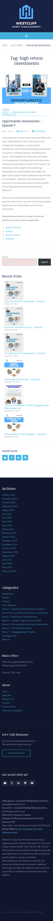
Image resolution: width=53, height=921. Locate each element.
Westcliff (23, 131)
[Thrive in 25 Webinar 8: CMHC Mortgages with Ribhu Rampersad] (13, 394)
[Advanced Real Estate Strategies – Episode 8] (13, 423)
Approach (6, 695)
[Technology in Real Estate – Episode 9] (13, 368)
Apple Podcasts (13, 227)
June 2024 (7, 563)
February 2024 (9, 571)
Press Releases (9, 605)
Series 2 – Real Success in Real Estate (19, 616)
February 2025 (9, 533)
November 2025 (9, 498)
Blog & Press (8, 699)
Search (5, 257)
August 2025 (8, 510)
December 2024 (9, 540)
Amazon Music (13, 234)
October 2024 (9, 548)
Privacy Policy (9, 706)
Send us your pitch (16, 753)
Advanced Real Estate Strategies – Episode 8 (25, 434)
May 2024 (7, 567)
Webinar (6, 639)
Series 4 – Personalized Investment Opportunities (25, 624)
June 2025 (7, 517)
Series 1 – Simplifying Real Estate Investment (23, 609)
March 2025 (8, 529)
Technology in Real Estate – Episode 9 (22, 379)
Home (4, 45)
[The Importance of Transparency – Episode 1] (13, 342)
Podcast (6, 109)
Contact (6, 702)
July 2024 (6, 559)
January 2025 (8, 536)
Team (4, 691)
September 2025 (10, 506)
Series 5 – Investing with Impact (17, 628)
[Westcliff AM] (26, 16)
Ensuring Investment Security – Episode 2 (23, 327)
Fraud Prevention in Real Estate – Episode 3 (25, 301)
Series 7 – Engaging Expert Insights (18, 632)
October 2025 (9, 502)
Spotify (9, 231)
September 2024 (10, 552)
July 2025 (6, 514)
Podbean (10, 238)
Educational (7, 593)
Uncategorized (9, 635)
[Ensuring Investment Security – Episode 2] (13, 316)
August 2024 (8, 556)
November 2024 (9, 544)
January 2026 (8, 495)
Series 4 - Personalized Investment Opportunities (19, 113)
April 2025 (7, 525)
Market (5, 597)
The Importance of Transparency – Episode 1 (25, 353)
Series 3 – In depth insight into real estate (21, 620)
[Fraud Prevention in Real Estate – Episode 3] (13, 290)
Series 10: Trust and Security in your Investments (25, 612)
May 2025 (7, 521)
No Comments (40, 131)
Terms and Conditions (12, 710)
